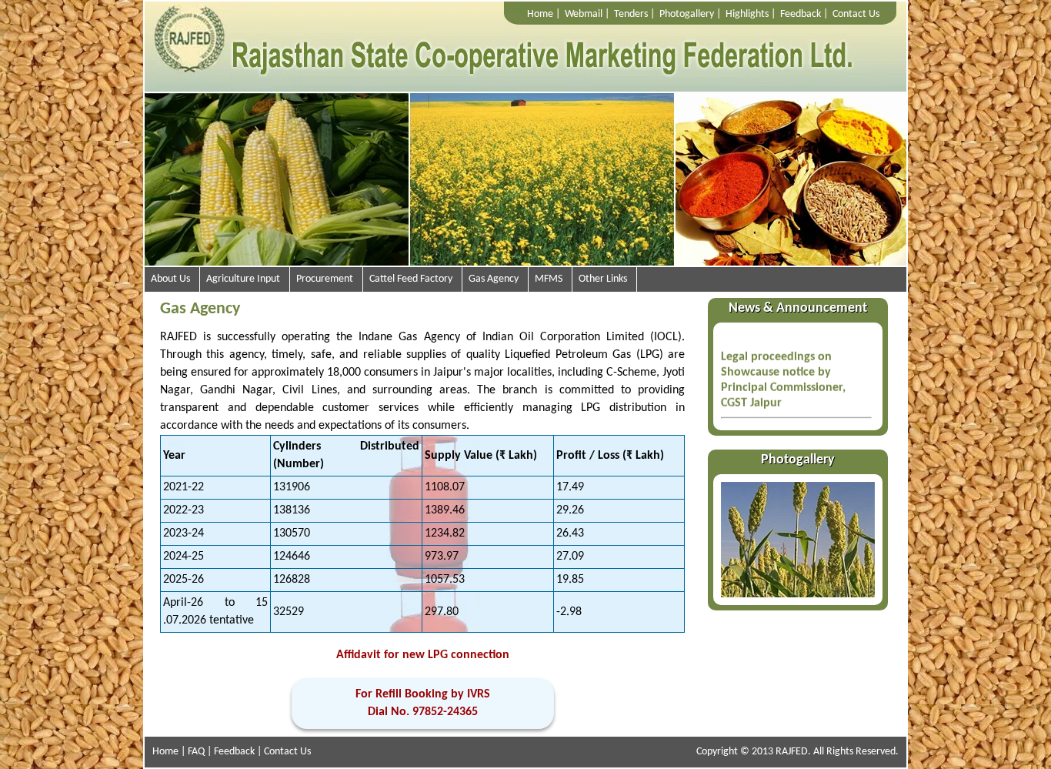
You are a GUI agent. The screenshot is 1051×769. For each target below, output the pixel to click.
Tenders (631, 14)
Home (540, 14)
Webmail (583, 14)
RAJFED (792, 751)
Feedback (800, 14)
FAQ (196, 751)
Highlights (747, 14)
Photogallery (686, 14)
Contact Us (855, 14)
